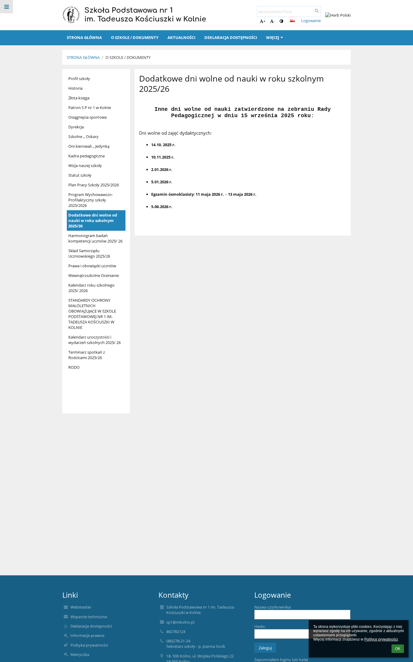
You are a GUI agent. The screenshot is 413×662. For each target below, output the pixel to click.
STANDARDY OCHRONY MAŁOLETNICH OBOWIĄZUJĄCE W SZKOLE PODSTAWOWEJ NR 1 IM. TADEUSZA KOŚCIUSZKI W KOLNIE (92, 313)
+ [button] (264, 21)
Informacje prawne (87, 635)
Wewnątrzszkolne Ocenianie (93, 275)
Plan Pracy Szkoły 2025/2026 (93, 185)
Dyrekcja (76, 127)
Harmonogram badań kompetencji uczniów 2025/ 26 (95, 238)
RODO (74, 367)
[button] (281, 21)
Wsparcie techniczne (88, 616)
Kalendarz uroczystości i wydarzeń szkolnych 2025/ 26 (94, 339)
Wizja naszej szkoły (85, 165)
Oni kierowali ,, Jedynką (88, 146)
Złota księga (78, 98)
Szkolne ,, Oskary (83, 136)
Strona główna (83, 57)
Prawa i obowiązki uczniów (92, 265)
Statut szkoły (80, 175)
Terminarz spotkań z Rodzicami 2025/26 (86, 354)
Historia (75, 88)
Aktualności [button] (181, 37)
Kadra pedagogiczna (86, 156)
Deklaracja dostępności (91, 626)
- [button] (274, 21)
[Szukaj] (316, 10)
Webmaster (80, 607)
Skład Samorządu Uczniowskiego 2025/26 (89, 253)
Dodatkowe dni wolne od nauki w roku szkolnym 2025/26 (92, 220)
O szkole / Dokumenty (128, 57)
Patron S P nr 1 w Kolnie (89, 107)
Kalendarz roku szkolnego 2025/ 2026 (91, 287)
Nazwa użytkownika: (272, 607)
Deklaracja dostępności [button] (230, 37)
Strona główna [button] (84, 37)
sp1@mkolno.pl (180, 622)
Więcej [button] (272, 37)
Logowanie (311, 20)
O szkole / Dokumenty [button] (134, 37)
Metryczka (79, 654)
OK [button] (397, 649)
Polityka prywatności (89, 645)
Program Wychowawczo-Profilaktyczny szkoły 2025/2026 (90, 200)
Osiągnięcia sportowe (87, 117)
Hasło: (259, 626)
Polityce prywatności (381, 639)
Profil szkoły (79, 78)
